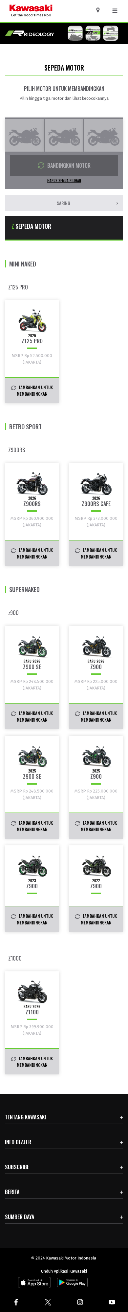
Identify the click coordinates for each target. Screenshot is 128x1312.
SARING (63, 203)
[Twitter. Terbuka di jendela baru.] (48, 1302)
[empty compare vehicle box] (24, 135)
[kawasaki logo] (48, 11)
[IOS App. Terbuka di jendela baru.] (34, 1284)
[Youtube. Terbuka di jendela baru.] (112, 1302)
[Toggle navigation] (115, 11)
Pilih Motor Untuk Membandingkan (64, 88)
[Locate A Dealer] (100, 10)
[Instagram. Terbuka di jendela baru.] (80, 1302)
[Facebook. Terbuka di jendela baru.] (16, 1302)
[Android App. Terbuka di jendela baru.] (71, 1284)
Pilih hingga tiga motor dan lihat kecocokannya (64, 98)
